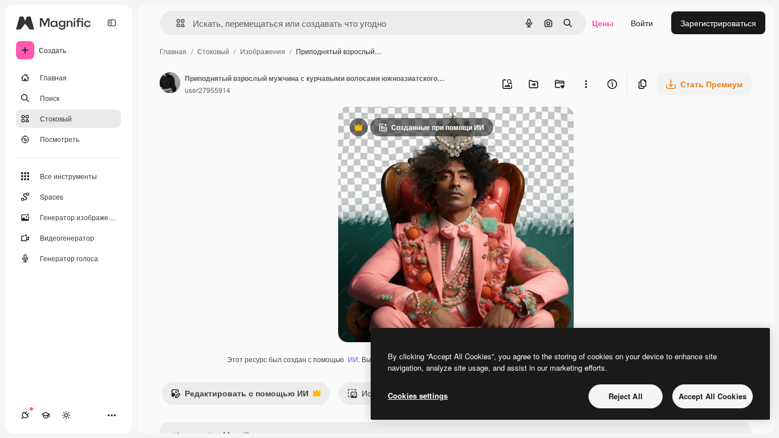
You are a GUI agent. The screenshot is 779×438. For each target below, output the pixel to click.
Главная (173, 51)
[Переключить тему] (66, 415)
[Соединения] (25, 415)
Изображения (262, 51)
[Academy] (45, 415)
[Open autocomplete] (176, 23)
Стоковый (213, 51)
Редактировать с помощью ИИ (240, 395)
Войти (642, 23)
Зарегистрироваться (718, 23)
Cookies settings (418, 395)
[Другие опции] (585, 83)
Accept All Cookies (712, 396)
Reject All (625, 396)
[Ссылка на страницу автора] (170, 83)
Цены (603, 23)
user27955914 (207, 90)
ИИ (353, 359)
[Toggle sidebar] (112, 23)
